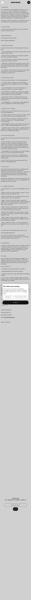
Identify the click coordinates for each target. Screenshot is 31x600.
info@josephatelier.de (9, 317)
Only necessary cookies (20, 296)
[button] (2, 2)
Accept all (15, 302)
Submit (15, 509)
